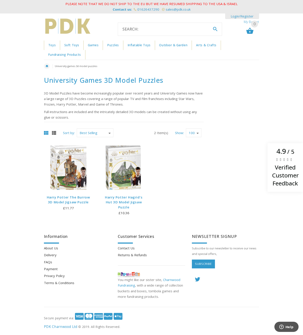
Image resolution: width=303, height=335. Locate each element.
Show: (179, 133)
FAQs (48, 262)
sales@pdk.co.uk (178, 9)
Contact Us (126, 248)
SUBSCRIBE (203, 264)
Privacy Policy (54, 275)
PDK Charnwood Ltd (60, 326)
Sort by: (69, 133)
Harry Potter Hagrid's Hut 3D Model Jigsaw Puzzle (124, 202)
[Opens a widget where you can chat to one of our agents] (286, 327)
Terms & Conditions (59, 283)
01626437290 (148, 9)
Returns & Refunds (132, 255)
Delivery (50, 255)
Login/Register (242, 16)
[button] (285, 167)
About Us (51, 248)
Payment (51, 269)
